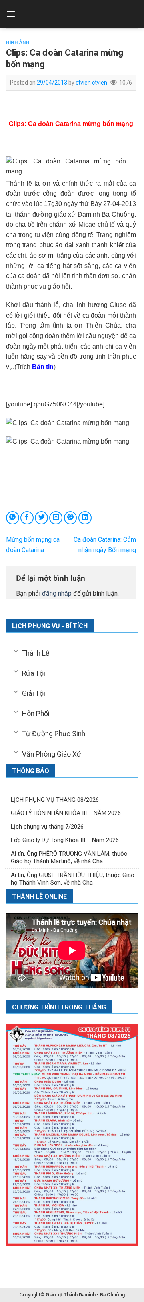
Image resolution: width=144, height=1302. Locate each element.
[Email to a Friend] (55, 517)
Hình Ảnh (17, 42)
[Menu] (11, 14)
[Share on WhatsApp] (12, 517)
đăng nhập (57, 593)
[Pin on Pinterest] (70, 517)
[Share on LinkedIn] (85, 517)
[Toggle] (16, 650)
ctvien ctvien (91, 82)
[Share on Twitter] (41, 517)
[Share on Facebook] (27, 517)
